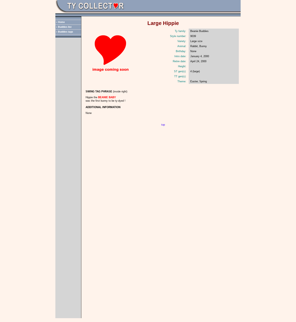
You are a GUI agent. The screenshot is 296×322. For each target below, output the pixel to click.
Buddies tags (65, 31)
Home (61, 22)
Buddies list (64, 27)
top (163, 124)
